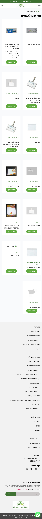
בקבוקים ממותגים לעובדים (30, 378)
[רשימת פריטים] (31, 469)
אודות (38, 426)
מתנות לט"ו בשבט (34, 361)
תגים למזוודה (35, 404)
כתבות (38, 434)
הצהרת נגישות (35, 438)
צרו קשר (37, 430)
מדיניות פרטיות (35, 443)
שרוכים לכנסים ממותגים (33, 41)
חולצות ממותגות (34, 383)
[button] (2, 5)
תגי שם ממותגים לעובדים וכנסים (33, 94)
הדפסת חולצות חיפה (33, 408)
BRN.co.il (18, 517)
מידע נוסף (31, 62)
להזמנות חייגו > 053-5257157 (21, 1)
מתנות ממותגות (34, 331)
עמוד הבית (36, 421)
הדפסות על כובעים (33, 387)
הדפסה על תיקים (34, 370)
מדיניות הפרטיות (22, 490)
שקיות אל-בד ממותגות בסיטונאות (28, 374)
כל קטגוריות (36, 348)
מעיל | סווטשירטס (34, 396)
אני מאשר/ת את (27, 490)
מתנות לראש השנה (33, 335)
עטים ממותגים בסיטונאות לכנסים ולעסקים (25, 400)
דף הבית (38, 11)
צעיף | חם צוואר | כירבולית (31, 391)
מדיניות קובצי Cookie (32, 447)
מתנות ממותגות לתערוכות (31, 344)
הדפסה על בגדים (34, 340)
